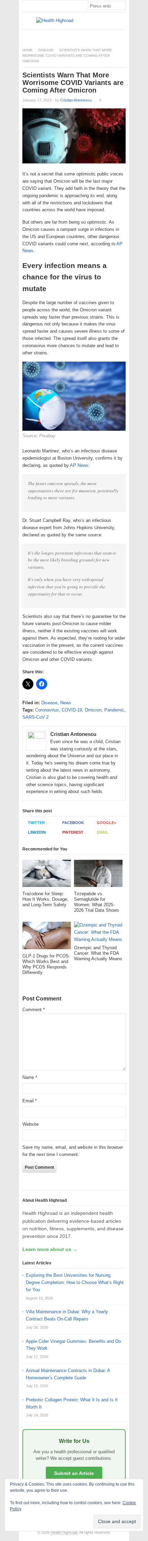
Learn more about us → (49, 1249)
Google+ (106, 823)
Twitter (36, 823)
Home (27, 50)
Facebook (73, 823)
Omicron (93, 710)
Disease (46, 50)
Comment (33, 1009)
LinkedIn (37, 832)
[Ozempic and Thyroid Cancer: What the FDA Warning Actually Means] (98, 933)
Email (102, 832)
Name (29, 1077)
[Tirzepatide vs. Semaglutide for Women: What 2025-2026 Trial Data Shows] (98, 875)
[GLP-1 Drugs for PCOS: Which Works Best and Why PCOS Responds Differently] (46, 937)
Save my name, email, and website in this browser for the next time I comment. (72, 1151)
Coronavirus (47, 710)
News (65, 702)
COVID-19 (72, 710)
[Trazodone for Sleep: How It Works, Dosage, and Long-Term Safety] (46, 875)
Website (30, 1124)
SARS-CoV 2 (35, 717)
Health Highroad (64, 1532)
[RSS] (122, 35)
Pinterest (72, 832)
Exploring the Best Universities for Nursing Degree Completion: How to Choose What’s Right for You (75, 1282)
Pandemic (114, 710)
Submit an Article (74, 1473)
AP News (78, 465)
